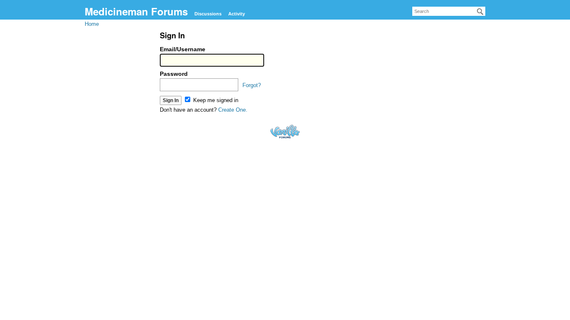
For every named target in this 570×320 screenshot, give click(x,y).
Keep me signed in (215, 100)
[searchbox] (448, 11)
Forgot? (251, 85)
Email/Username (182, 49)
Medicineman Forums (136, 11)
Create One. (232, 110)
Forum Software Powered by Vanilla (285, 131)
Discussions (208, 13)
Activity (236, 13)
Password (174, 73)
